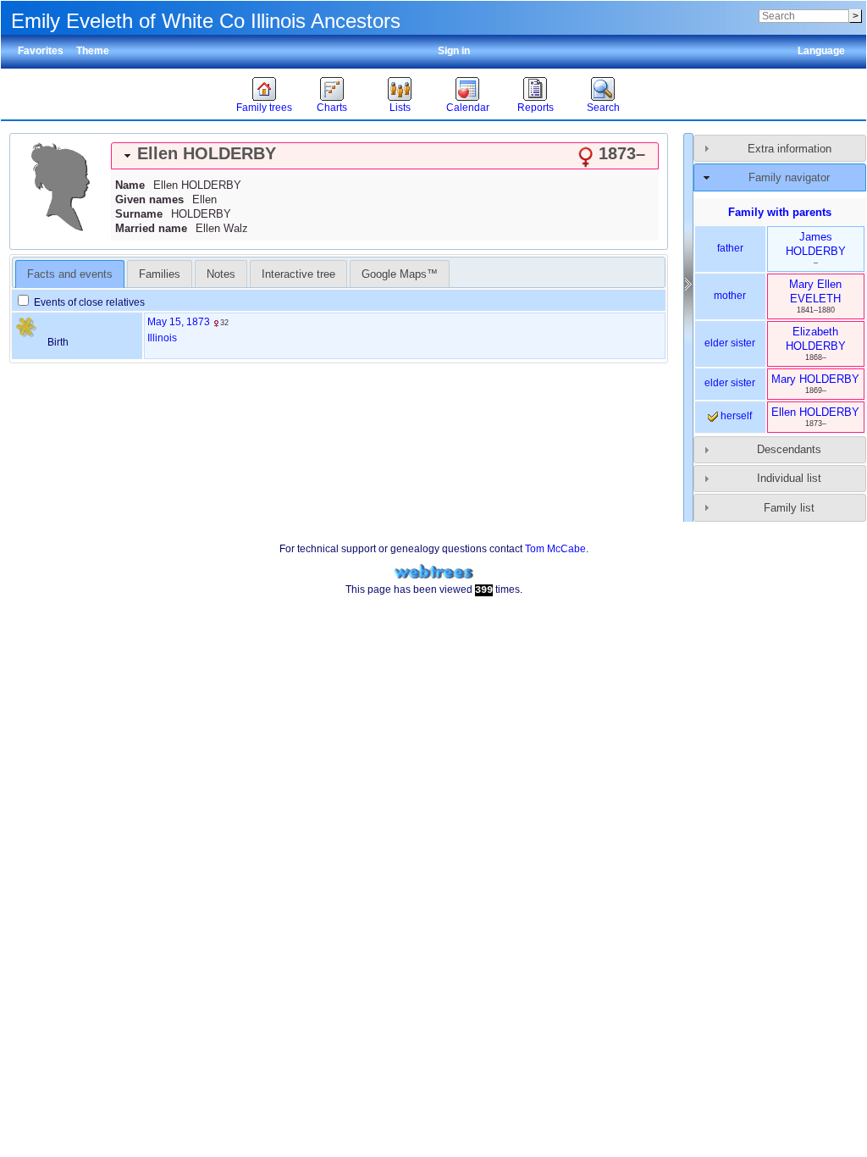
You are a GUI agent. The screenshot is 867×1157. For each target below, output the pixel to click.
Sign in (454, 51)
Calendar (467, 107)
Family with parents (779, 212)
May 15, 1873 (178, 322)
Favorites (41, 51)
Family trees (264, 107)
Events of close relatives (88, 302)
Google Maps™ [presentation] (400, 274)
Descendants (789, 449)
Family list (789, 507)
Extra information (789, 148)
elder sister (729, 343)
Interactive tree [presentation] (298, 274)
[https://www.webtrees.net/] (433, 572)
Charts (332, 107)
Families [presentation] (159, 274)
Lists (400, 107)
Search (603, 107)
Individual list (789, 478)
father (730, 248)
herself (735, 416)
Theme (92, 51)
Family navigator (789, 177)
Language (821, 51)
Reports (535, 107)
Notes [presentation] (221, 274)
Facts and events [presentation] (70, 274)
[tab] (385, 155)
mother (730, 296)
